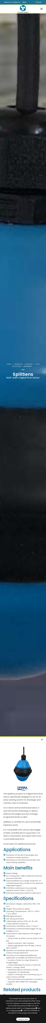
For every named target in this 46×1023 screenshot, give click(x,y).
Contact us (16, 2)
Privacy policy (30, 1008)
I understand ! (23, 1019)
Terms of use (16, 1010)
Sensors (29, 364)
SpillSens (28, 366)
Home (9, 364)
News (24, 2)
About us (7, 2)
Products (18, 364)
